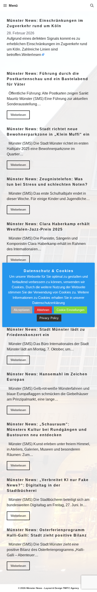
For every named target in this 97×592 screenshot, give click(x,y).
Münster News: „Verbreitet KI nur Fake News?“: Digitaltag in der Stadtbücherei (48, 485)
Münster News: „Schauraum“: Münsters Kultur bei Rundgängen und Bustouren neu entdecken (47, 429)
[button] (92, 5)
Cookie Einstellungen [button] (70, 310)
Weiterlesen (31, 55)
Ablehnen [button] (43, 310)
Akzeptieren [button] (21, 310)
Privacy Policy (48, 318)
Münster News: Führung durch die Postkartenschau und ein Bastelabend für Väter (47, 79)
